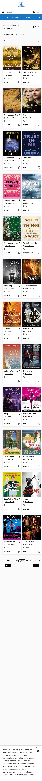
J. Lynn (27, 160)
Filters (5, 41)
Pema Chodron (29, 246)
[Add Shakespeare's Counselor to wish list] (19, 125)
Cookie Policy (28, 775)
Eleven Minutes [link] (9, 200)
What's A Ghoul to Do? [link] (30, 414)
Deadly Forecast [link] (29, 457)
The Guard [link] (7, 72)
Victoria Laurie (29, 416)
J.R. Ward (8, 331)
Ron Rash (28, 118)
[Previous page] (4, 561)
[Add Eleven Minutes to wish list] (19, 210)
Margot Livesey (10, 246)
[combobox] (16, 12)
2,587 (15, 561)
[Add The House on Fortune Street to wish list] (19, 253)
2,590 (34, 561)
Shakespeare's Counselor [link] (11, 115)
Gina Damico (29, 502)
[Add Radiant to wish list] (38, 210)
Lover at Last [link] (28, 328)
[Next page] (39, 561)
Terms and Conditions (11, 752)
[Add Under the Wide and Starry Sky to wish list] (19, 381)
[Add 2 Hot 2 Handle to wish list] (38, 551)
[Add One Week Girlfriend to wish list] (19, 509)
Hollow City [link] (8, 286)
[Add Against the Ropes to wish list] (38, 295)
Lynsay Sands (29, 75)
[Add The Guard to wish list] (19, 82)
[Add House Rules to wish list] (38, 381)
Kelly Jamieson (29, 544)
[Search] (3, 12)
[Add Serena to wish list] (38, 125)
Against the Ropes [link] (30, 286)
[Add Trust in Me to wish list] (38, 167)
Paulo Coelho (9, 203)
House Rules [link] (28, 371)
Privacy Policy (28, 752)
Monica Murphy (10, 502)
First (7, 566)
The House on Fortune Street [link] (11, 243)
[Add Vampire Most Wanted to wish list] (38, 82)
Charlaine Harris (10, 118)
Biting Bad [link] (7, 414)
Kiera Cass (8, 75)
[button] (34, 27)
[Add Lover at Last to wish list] (38, 338)
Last (35, 566)
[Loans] (34, 12)
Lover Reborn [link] (8, 328)
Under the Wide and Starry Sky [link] (11, 371)
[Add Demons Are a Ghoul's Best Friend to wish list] (19, 551)
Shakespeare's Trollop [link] (11, 158)
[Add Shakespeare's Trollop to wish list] (19, 167)
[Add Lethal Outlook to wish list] (19, 466)
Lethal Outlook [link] (9, 457)
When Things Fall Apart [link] (30, 243)
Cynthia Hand (29, 203)
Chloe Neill (28, 374)
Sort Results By (7, 35)
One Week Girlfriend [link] (11, 499)
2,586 (9, 561)
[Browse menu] (38, 11)
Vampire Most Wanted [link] (30, 72)
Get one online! (27, 17)
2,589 (28, 561)
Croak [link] (25, 499)
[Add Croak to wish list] (38, 509)
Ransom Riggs (9, 288)
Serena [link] (25, 115)
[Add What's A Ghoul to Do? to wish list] (38, 423)
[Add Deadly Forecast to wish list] (38, 466)
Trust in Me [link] (27, 158)
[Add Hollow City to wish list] (19, 295)
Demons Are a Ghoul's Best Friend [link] (11, 542)
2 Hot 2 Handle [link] (29, 542)
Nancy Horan (9, 374)
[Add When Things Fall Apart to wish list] (38, 253)
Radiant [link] (26, 200)
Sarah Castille (29, 288)
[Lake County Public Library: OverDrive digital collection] (21, 4)
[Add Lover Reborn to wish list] (19, 338)
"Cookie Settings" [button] (27, 766)
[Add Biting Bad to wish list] (19, 423)
